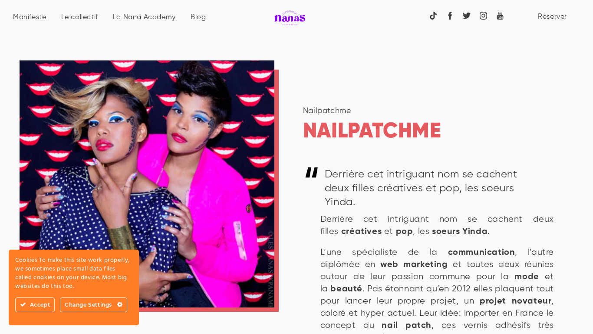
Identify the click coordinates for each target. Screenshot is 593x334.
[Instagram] (484, 16)
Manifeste (29, 17)
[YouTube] (500, 16)
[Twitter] (467, 16)
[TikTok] (433, 16)
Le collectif (79, 17)
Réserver (552, 16)
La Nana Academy (144, 17)
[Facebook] (450, 16)
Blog (198, 17)
